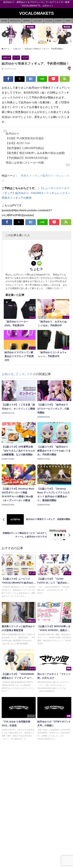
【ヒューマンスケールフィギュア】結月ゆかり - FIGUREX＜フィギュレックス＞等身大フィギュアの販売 (36, 193)
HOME (4, 21)
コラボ (25, 57)
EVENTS (58, 21)
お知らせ (6, 57)
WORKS (26, 21)
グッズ (16, 57)
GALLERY (37, 21)
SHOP (68, 21)
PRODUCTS (15, 21)
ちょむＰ (36, 269)
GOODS (48, 21)
